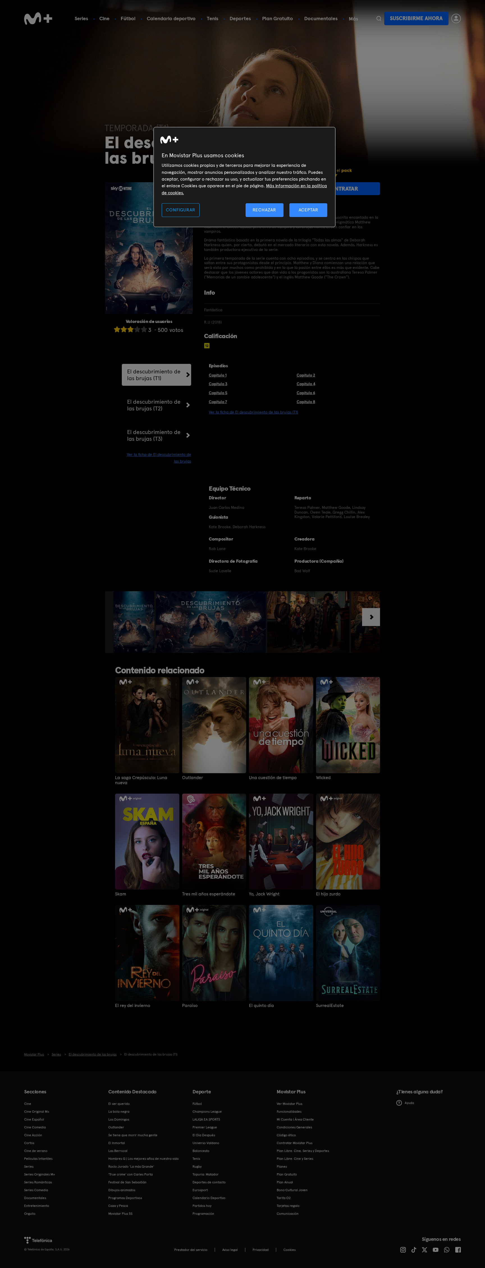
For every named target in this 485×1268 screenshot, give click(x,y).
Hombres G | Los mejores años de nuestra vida (143, 1159)
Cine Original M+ (36, 1112)
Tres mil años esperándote (208, 894)
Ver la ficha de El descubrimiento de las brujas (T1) (253, 412)
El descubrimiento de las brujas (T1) (153, 375)
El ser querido (119, 1104)
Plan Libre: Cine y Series (295, 1159)
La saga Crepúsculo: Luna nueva (141, 780)
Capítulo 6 (306, 393)
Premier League (205, 1127)
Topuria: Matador (206, 1174)
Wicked (323, 777)
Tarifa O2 (284, 1198)
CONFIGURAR (180, 210)
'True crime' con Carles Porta (130, 1174)
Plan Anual (285, 1182)
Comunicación (288, 1214)
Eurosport (200, 1190)
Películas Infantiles (38, 1159)
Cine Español (34, 1119)
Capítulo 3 (218, 384)
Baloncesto (201, 1151)
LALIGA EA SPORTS (206, 1119)
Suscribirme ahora (416, 18)
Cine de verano (35, 1151)
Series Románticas (38, 1182)
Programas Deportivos (125, 1198)
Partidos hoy (202, 1206)
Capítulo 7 (218, 401)
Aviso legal (230, 1250)
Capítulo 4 (306, 384)
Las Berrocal (117, 1151)
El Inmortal (116, 1143)
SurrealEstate (330, 1005)
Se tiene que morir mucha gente (132, 1135)
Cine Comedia (35, 1127)
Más (353, 19)
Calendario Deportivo (209, 1198)
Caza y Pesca (118, 1206)
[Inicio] (38, 18)
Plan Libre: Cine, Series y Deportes (303, 1151)
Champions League (207, 1112)
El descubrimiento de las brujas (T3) (153, 435)
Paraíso (190, 1005)
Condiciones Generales (294, 1127)
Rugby (197, 1166)
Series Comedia (36, 1190)
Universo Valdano (206, 1143)
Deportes (240, 18)
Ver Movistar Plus (289, 1104)
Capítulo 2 (306, 375)
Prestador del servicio (190, 1250)
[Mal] (124, 329)
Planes (282, 1166)
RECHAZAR (264, 210)
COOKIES (289, 1250)
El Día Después (204, 1135)
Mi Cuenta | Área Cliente (295, 1119)
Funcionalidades (289, 1112)
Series (81, 18)
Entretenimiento (36, 1206)
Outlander (192, 777)
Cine (104, 18)
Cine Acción (33, 1135)
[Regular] (130, 329)
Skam (120, 894)
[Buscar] (378, 18)
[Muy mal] (117, 329)
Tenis (212, 18)
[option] (134, 622)
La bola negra (118, 1112)
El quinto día (261, 1005)
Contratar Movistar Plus (294, 1143)
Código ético (286, 1135)
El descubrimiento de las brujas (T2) (153, 405)
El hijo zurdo (328, 894)
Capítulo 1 (218, 375)
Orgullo (29, 1214)
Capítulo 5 (218, 393)
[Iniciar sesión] (456, 18)
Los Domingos (118, 1119)
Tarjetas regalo (288, 1206)
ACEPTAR (308, 210)
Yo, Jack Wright (264, 894)
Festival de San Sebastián (127, 1182)
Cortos (29, 1143)
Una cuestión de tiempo (273, 777)
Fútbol (128, 18)
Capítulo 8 (306, 401)
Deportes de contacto (209, 1182)
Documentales (321, 18)
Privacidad (261, 1250)
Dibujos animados (121, 1190)
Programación (203, 1214)
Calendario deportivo (171, 18)
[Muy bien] (144, 329)
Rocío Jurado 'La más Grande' (131, 1166)
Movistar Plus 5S (120, 1214)
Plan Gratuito (277, 18)
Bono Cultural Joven (292, 1190)
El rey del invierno (132, 1005)
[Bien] (137, 329)
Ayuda (409, 1103)
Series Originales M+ (39, 1174)
